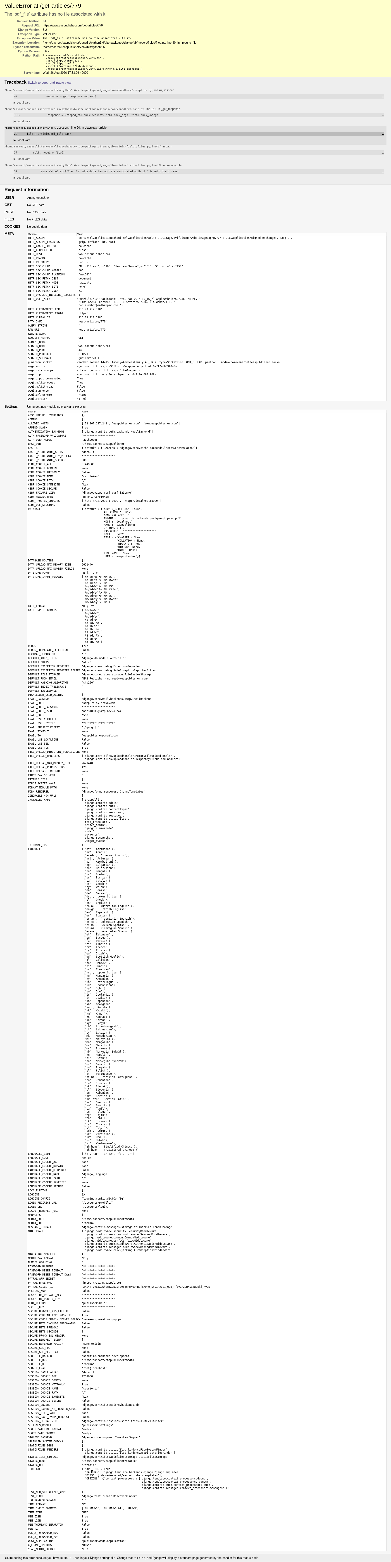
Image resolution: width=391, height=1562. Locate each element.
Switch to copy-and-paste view (49, 82)
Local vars (22, 102)
